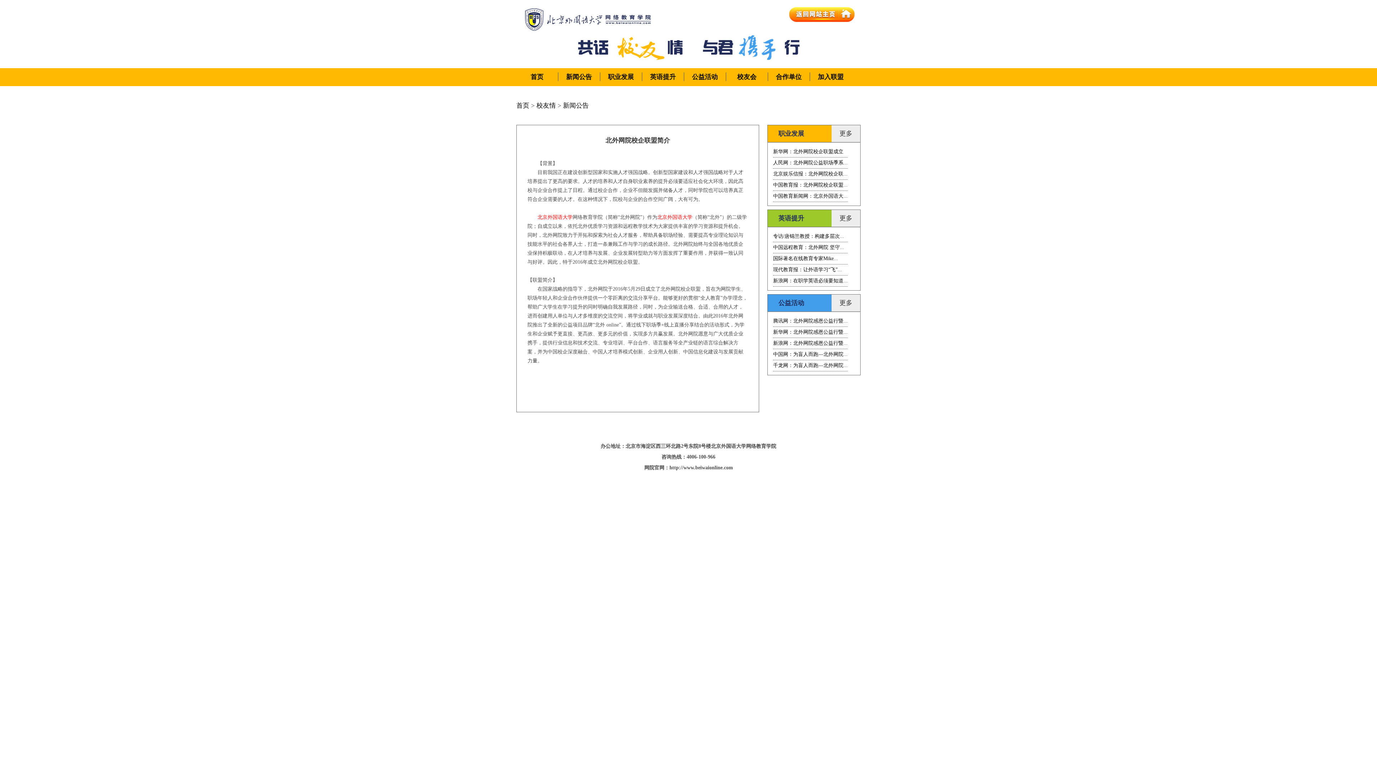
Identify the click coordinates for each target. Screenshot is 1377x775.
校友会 (747, 76)
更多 (845, 133)
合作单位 (789, 76)
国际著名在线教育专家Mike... (805, 258)
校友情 (546, 105)
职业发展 (621, 76)
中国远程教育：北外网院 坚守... (808, 247)
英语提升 (663, 76)
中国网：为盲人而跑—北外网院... (810, 354)
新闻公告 (579, 76)
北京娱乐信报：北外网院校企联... (810, 174)
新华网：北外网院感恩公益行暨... (810, 332)
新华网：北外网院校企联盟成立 (808, 151)
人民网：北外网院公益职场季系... (810, 162)
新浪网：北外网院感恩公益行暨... (810, 343)
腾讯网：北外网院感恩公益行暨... (810, 321)
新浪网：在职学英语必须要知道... (810, 280)
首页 (537, 76)
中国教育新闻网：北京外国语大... (810, 196)
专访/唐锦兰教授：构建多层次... (808, 236)
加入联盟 (831, 76)
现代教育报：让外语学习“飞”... (807, 269)
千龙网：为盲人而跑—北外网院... (810, 365)
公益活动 (705, 76)
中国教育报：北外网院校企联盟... (810, 185)
